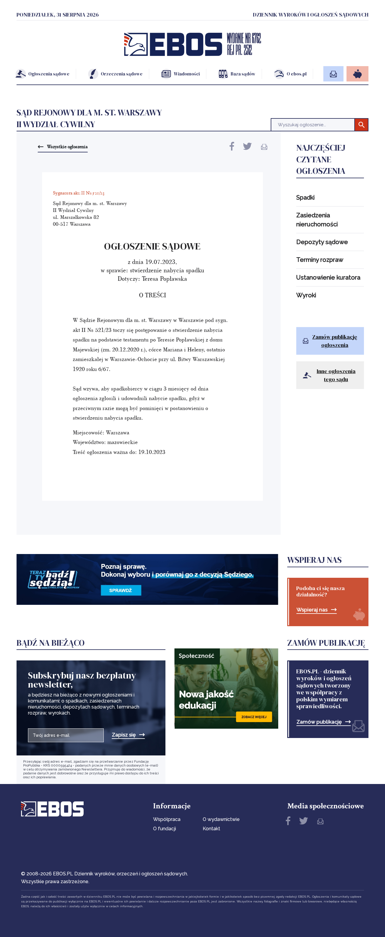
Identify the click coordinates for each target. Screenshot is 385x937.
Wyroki (306, 295)
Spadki (305, 197)
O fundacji (164, 828)
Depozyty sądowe (322, 242)
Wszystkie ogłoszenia (67, 146)
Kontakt (211, 828)
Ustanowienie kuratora (328, 277)
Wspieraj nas (312, 610)
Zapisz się (124, 735)
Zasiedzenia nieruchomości (317, 220)
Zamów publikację (319, 722)
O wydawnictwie (221, 819)
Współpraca (166, 819)
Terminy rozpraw (319, 259)
